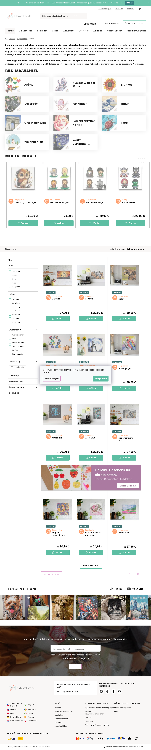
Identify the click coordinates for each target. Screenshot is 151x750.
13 (138, 574)
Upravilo (136, 747)
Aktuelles (58, 722)
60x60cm (16, 315)
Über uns (119, 9)
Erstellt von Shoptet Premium (117, 747)
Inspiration (59, 715)
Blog (116, 711)
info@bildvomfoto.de (69, 691)
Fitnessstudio (17, 354)
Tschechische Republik (16, 704)
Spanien (31, 717)
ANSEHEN (129, 3)
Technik (58, 707)
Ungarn (31, 704)
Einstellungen (52, 378)
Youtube (137, 589)
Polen (12, 713)
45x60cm (16, 311)
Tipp (14, 283)
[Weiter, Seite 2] (130, 574)
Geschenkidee (61, 726)
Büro (14, 339)
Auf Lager (16, 271)
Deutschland (15, 717)
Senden (75, 666)
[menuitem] (10, 31)
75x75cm (16, 318)
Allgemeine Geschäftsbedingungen (99, 707)
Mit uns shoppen (104, 9)
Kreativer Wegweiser (122, 707)
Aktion (15, 275)
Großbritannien (16, 720)
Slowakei (13, 709)
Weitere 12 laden (91, 565)
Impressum (89, 721)
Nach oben (53, 574)
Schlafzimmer (18, 346)
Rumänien (32, 709)
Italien (30, 713)
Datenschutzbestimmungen (74, 658)
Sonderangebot (61, 719)
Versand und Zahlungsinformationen (94, 712)
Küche (15, 350)
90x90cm (16, 322)
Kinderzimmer (18, 342)
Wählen (25, 223)
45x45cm (16, 307)
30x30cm (16, 299)
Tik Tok (118, 589)
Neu (14, 279)
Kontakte (130, 9)
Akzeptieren (100, 378)
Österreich (32, 720)
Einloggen (90, 23)
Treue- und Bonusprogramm (97, 725)
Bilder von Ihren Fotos (64, 711)
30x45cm (16, 303)
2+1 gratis (16, 287)
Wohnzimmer (18, 335)
